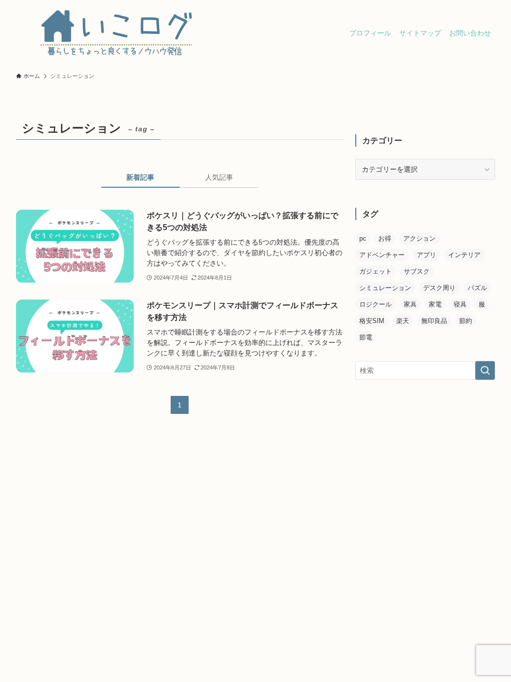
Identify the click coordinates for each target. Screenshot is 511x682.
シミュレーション (385, 288)
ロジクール (375, 304)
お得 (384, 238)
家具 (410, 304)
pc (362, 238)
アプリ (426, 255)
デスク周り (439, 288)
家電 (435, 304)
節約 (465, 321)
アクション (419, 238)
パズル (477, 288)
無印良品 (434, 321)
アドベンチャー (382, 255)
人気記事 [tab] (219, 177)
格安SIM (371, 321)
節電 (365, 337)
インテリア (464, 255)
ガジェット (375, 271)
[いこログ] (116, 33)
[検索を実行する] (485, 370)
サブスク (417, 271)
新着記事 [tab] (140, 177)
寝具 (460, 304)
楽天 (402, 321)
